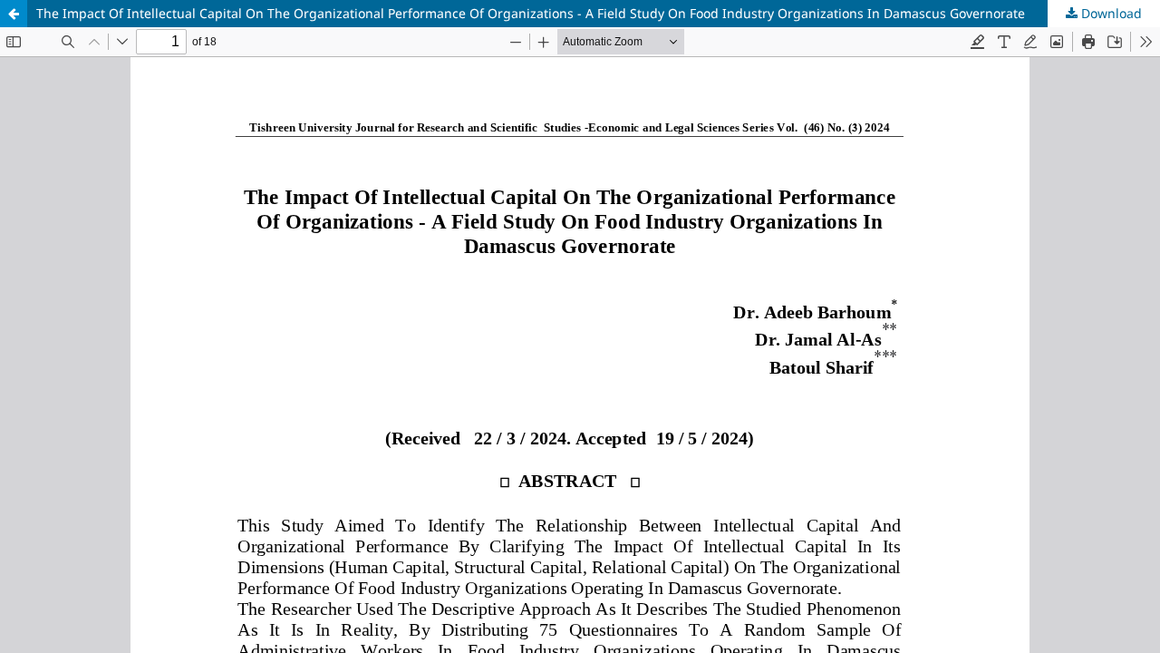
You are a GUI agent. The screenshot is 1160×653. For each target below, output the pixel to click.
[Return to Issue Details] (13, 13)
